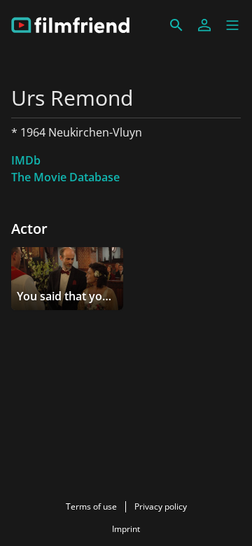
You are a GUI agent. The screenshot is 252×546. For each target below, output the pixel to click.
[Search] (176, 25)
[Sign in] (204, 25)
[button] (232, 25)
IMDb (26, 160)
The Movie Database (65, 177)
